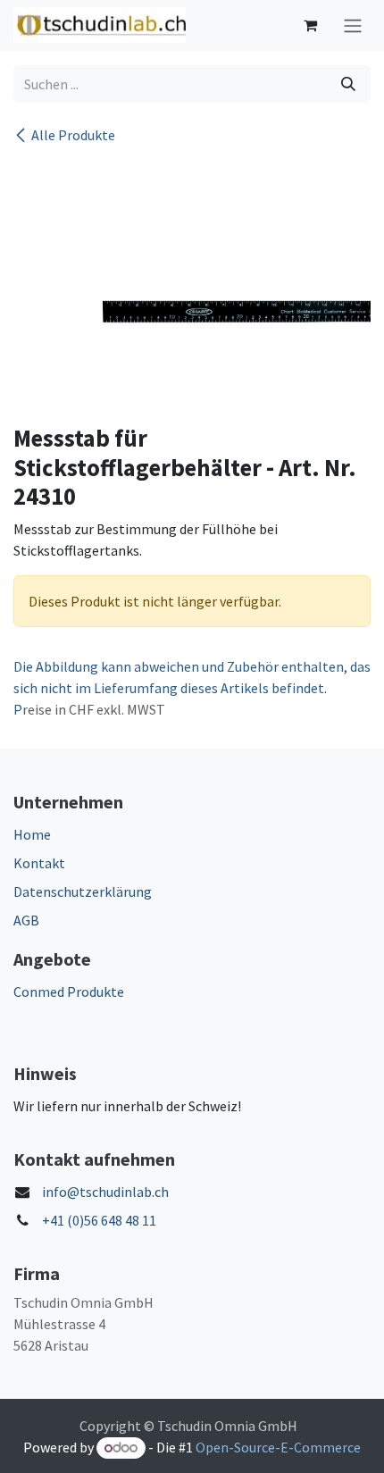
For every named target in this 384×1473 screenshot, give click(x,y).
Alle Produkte (73, 135)
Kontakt (39, 863)
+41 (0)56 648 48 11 (99, 1220)
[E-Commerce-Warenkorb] (310, 25)
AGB (26, 920)
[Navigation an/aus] (353, 25)
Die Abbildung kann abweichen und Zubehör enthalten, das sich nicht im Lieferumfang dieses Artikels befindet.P (192, 687)
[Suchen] (348, 84)
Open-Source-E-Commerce (278, 1447)
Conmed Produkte (68, 991)
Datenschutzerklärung (82, 891)
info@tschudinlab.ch (105, 1192)
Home (32, 834)
